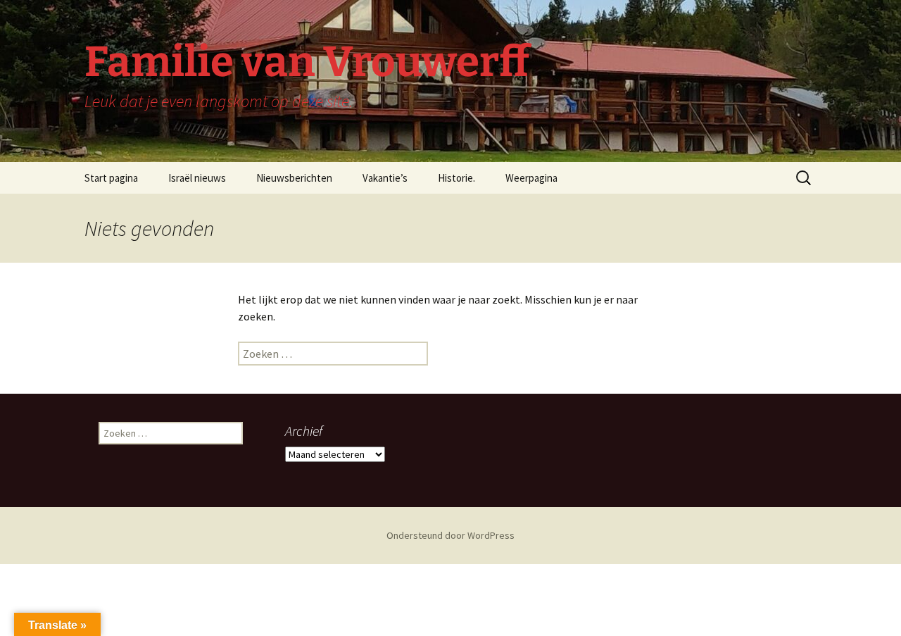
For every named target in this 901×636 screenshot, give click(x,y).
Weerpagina (531, 178)
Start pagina (111, 178)
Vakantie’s (385, 178)
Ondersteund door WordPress (450, 535)
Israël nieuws (197, 178)
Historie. (456, 178)
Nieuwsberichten (294, 178)
